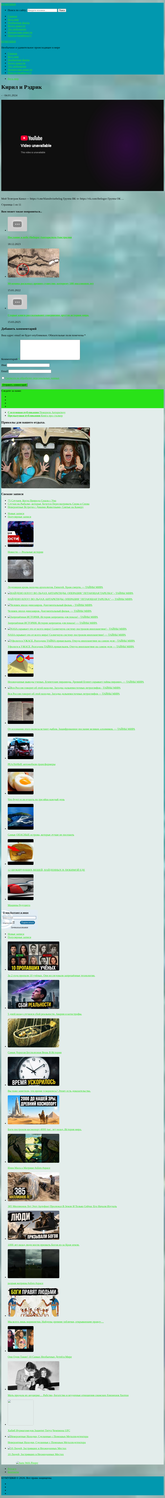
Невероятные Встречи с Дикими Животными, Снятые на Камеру (46, 507)
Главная (12, 16)
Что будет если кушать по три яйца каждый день (36, 799)
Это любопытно (17, 29)
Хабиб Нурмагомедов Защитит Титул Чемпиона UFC (39, 1430)
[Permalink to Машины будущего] (21, 899)
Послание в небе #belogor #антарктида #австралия (40, 237)
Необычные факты (18, 22)
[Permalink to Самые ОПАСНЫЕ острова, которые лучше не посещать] (21, 828)
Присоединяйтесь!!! (20, 35)
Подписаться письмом (19, 927)
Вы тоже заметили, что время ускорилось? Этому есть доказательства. (49, 1090)
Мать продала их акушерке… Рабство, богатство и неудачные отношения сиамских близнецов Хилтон (68, 1395)
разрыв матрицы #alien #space (25, 1283)
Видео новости (16, 26)
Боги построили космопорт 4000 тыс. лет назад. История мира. (45, 1129)
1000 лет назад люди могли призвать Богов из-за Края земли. (43, 1244)
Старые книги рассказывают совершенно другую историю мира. (48, 315)
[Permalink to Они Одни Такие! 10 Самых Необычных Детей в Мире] (21, 1351)
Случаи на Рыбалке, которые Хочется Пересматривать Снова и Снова (48, 503)
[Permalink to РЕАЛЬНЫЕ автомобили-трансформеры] (21, 758)
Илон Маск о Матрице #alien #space (29, 1167)
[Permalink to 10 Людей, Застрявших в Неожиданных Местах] (37, 1448)
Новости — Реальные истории (25, 551)
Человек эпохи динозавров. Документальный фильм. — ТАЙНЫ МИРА (50, 611)
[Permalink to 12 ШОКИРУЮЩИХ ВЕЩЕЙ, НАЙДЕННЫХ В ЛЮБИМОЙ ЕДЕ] (21, 864)
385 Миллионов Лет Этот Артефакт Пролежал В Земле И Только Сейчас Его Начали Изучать (62, 1206)
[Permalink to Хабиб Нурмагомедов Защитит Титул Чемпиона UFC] (21, 1424)
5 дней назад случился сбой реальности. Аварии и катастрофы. (45, 1014)
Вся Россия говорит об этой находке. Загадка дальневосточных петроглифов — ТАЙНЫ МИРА (64, 693)
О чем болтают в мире (16, 912)
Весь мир (13, 19)
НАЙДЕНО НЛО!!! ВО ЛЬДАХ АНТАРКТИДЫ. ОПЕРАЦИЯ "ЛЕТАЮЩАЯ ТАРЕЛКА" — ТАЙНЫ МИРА (70, 599)
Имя (3, 365)
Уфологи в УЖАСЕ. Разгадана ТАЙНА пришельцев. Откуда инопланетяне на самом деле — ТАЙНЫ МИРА (71, 646)
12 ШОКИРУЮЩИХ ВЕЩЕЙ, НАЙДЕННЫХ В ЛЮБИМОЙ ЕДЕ (46, 869)
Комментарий (10, 359)
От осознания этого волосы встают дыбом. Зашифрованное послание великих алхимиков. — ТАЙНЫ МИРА (71, 728)
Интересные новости (20, 32)
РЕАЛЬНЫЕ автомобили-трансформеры (31, 764)
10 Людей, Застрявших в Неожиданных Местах (36, 1454)
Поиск (62, 10)
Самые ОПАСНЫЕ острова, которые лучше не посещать (41, 834)
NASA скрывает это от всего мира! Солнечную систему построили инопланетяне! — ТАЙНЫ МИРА (67, 634)
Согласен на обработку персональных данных (32, 378)
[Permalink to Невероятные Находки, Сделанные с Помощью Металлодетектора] (48, 1436)
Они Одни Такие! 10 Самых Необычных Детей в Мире (40, 1356)
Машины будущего (19, 905)
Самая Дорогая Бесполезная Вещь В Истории (35, 1052)
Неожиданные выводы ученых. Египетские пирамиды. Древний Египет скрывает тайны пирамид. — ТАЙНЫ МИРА (76, 681)
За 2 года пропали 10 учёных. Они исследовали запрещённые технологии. (51, 975)
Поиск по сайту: (17, 10)
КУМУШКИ (8, 4)
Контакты (13, 1472)
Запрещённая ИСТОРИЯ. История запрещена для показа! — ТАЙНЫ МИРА (52, 622)
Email (4, 371)
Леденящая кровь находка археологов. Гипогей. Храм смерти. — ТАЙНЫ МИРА (55, 587)
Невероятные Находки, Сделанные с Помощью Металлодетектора (47, 1442)
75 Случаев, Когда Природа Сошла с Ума (32, 500)
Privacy (12, 1468)
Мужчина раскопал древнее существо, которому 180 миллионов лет (51, 283)
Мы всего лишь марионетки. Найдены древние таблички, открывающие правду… (56, 1321)
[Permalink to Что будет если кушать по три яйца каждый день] (21, 793)
